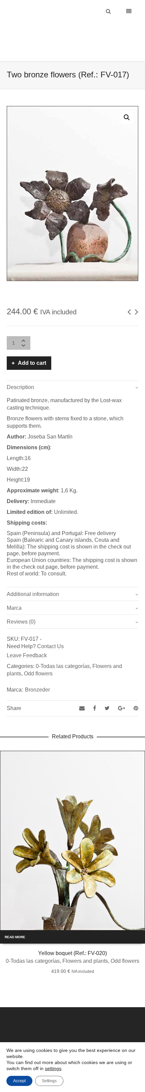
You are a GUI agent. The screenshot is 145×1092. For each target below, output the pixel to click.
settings (53, 1068)
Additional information (33, 577)
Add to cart (32, 346)
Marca (14, 591)
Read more (15, 920)
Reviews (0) (21, 605)
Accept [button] (19, 1081)
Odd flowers (38, 657)
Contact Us (50, 629)
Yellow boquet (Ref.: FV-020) (72, 936)
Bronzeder (37, 673)
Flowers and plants (85, 944)
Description (20, 370)
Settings (49, 1081)
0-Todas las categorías (63, 649)
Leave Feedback (27, 638)
